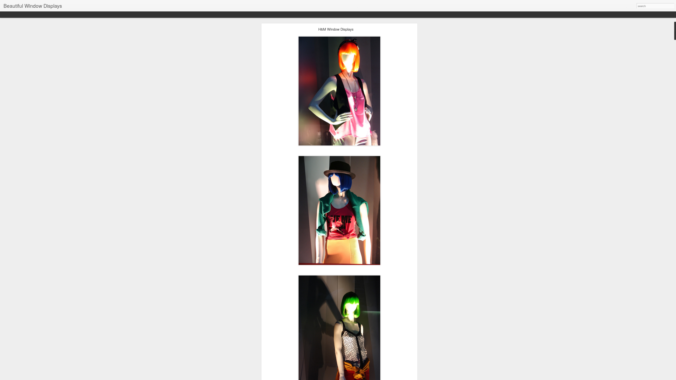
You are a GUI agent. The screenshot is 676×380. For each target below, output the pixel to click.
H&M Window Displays (335, 29)
